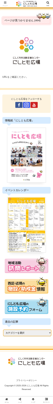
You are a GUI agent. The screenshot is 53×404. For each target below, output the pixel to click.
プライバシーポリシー (26, 380)
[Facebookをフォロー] (18, 105)
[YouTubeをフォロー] (34, 105)
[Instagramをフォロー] (26, 105)
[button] (47, 393)
